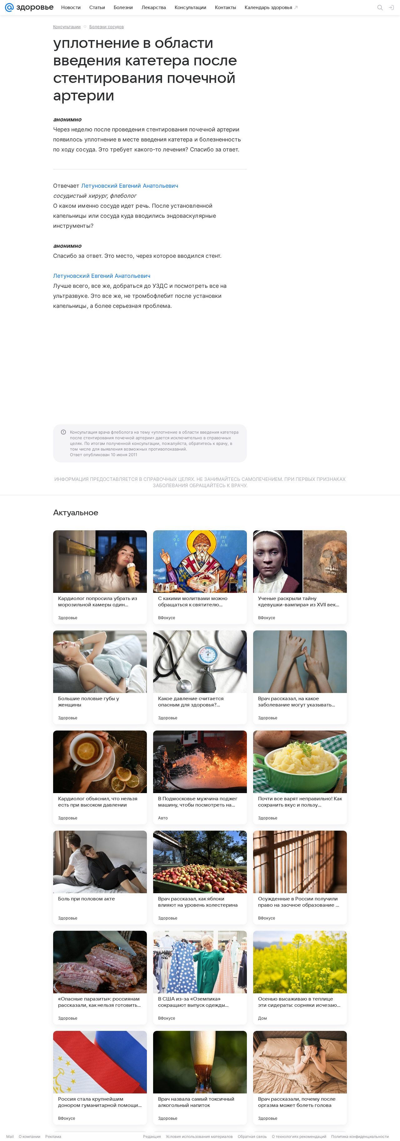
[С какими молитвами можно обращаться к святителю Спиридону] (200, 577)
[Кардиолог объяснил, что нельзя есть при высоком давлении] (100, 777)
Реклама (53, 1136)
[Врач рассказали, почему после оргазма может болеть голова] (300, 1078)
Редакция (152, 1136)
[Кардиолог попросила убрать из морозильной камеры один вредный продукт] (100, 577)
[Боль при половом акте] (100, 878)
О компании (29, 1136)
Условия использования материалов (199, 1136)
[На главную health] (34, 7)
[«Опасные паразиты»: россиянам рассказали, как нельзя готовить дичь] (100, 978)
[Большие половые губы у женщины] (100, 677)
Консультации (67, 26)
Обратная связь (252, 1136)
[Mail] (9, 7)
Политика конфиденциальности (360, 1136)
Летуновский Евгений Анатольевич (129, 185)
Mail (10, 1136)
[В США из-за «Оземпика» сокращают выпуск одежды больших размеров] (200, 978)
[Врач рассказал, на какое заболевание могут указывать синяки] (300, 677)
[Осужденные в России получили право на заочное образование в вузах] (300, 878)
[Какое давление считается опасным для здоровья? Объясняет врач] (200, 677)
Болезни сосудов (106, 26)
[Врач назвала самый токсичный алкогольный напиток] (200, 1078)
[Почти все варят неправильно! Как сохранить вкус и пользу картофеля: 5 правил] (300, 777)
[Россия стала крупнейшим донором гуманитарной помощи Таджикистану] (100, 1078)
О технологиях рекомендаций (299, 1136)
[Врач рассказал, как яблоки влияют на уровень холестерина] (200, 878)
